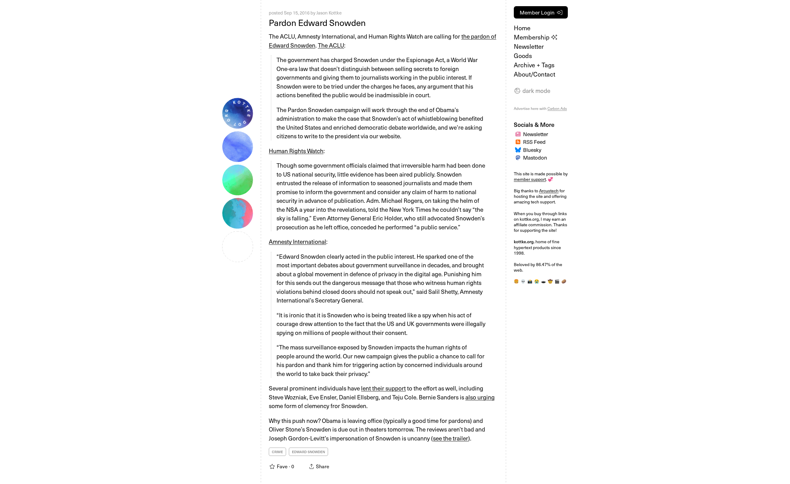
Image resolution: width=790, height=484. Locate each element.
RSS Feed (534, 142)
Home (522, 27)
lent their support (383, 388)
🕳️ (543, 281)
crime (277, 451)
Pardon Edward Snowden (317, 22)
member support (530, 179)
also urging (480, 397)
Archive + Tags (534, 64)
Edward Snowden (308, 451)
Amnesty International (297, 241)
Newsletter (529, 46)
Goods (523, 55)
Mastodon (535, 157)
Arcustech (549, 190)
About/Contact (534, 74)
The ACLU (331, 45)
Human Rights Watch (296, 150)
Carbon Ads (557, 108)
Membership (532, 37)
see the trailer (450, 438)
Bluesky (532, 150)
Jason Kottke (329, 12)
